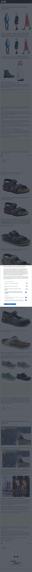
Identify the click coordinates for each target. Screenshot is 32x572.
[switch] (26, 283)
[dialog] (16, 286)
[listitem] (16, 281)
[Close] (30, 267)
